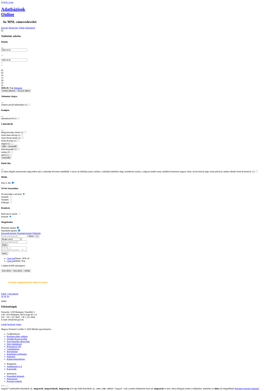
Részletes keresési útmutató (247, 388)
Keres (31, 236)
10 (2, 296)
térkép (27, 271)
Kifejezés (37, 233)
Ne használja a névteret (11, 194)
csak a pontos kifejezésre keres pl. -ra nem (142, 388)
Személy (5, 197)
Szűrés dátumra (8, 91)
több (4, 146)
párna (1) (5, 155)
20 (5, 296)
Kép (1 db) (6, 183)
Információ (30, 28)
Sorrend (5, 216)
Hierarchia (13, 28)
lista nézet (17, 271)
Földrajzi (5, 202)
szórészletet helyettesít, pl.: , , (35, 388)
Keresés (4, 28)
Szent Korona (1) (9, 141)
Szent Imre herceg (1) (11, 135)
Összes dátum (24, 91)
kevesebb (12, 146)
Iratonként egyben (9, 230)
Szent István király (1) (11, 138)
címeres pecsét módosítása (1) (14, 105)
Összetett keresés (24, 233)
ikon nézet (6, 271)
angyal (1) (6, 143)
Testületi (5, 200)
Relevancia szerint (9, 214)
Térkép (21, 28)
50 (8, 296)
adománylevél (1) (9, 118)
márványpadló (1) (9, 149)
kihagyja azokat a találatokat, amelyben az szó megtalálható (203, 388)
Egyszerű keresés (8, 233)
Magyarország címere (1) (12, 132)
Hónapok (18, 88)
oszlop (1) (6, 152)
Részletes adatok (8, 228)
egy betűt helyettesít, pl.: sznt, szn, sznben (92, 388)
